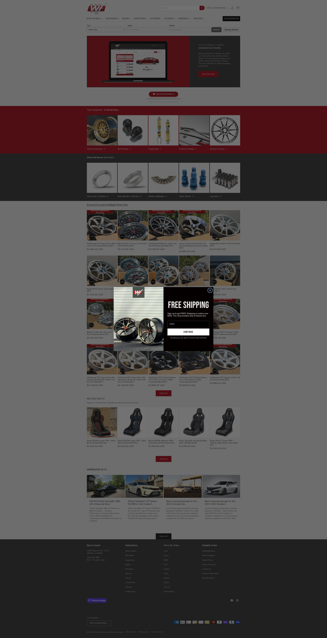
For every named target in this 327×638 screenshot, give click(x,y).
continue (188, 332)
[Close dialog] (210, 290)
